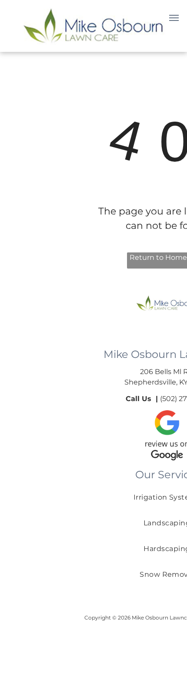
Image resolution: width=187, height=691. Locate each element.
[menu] (174, 18)
